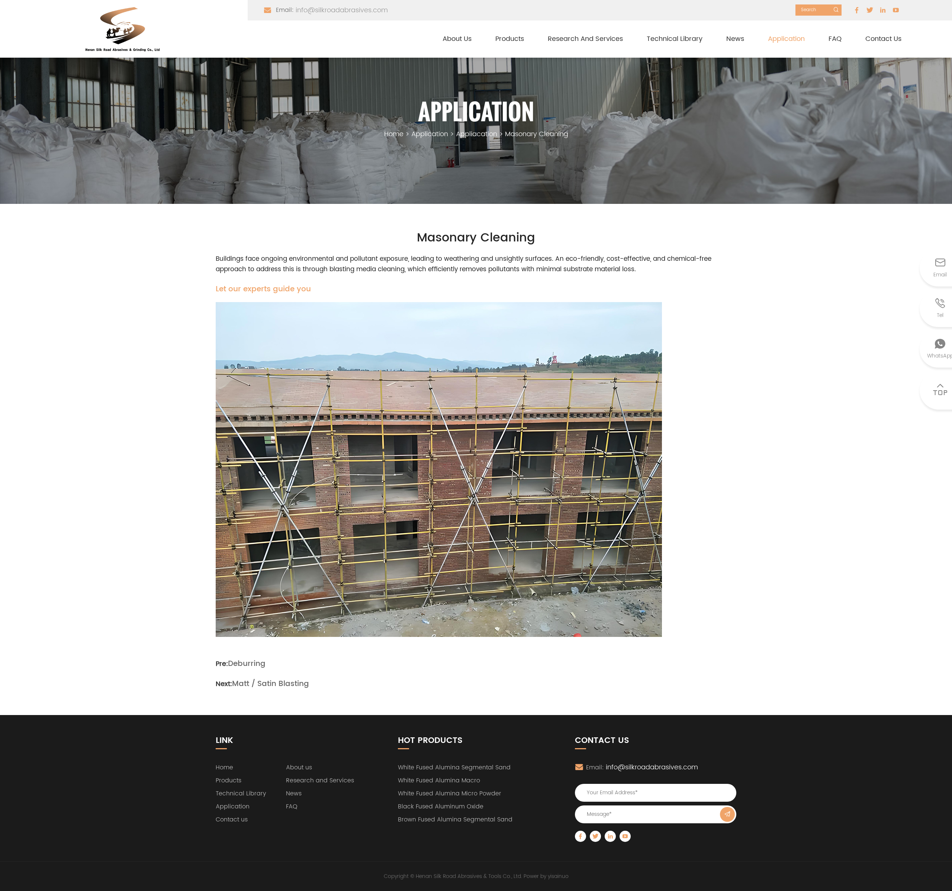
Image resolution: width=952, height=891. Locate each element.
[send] (727, 814)
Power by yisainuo (546, 876)
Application (786, 38)
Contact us (883, 38)
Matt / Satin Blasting (270, 684)
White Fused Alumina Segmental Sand (454, 767)
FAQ (835, 38)
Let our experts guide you (263, 289)
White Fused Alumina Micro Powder (449, 793)
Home (393, 134)
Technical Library (674, 38)
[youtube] (895, 10)
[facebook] (856, 10)
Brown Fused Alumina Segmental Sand (455, 819)
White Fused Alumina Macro (439, 780)
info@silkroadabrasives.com (342, 10)
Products (509, 38)
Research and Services (585, 38)
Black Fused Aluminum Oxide (440, 806)
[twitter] (869, 10)
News (735, 38)
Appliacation (476, 134)
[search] (836, 9)
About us (457, 38)
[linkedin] (882, 10)
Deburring (247, 664)
